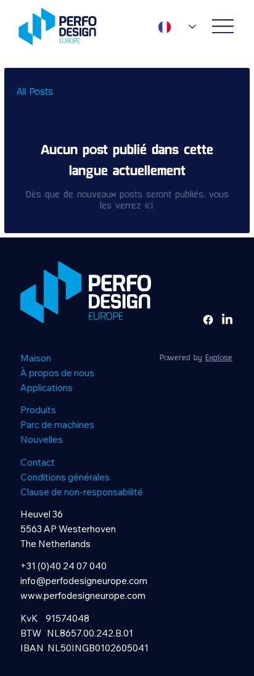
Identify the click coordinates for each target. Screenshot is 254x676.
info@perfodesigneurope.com (83, 581)
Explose (218, 357)
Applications (46, 388)
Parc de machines (57, 425)
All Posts (35, 92)
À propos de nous (57, 373)
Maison (35, 358)
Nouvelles (41, 439)
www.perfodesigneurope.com (82, 595)
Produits (38, 410)
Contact (37, 462)
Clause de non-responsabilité (81, 492)
